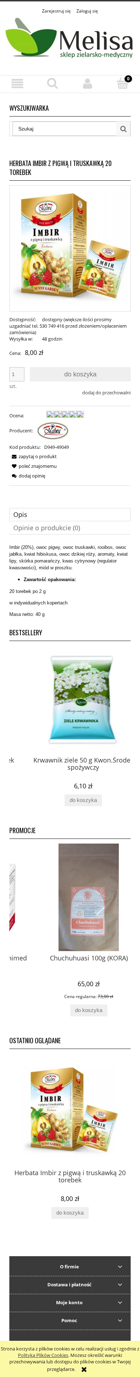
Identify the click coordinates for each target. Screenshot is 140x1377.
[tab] (70, 514)
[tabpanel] (70, 581)
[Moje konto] (87, 83)
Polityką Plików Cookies (43, 1355)
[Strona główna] (70, 40)
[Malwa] (53, 430)
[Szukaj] (123, 129)
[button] (17, 83)
